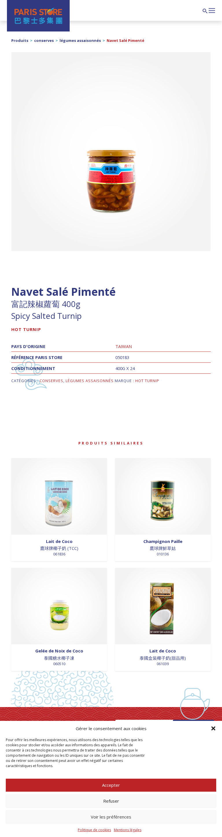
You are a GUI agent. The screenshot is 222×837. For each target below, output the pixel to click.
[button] (213, 728)
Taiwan (123, 346)
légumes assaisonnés (80, 40)
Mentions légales (127, 829)
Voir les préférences (111, 817)
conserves (44, 40)
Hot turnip (26, 329)
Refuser (111, 801)
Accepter (111, 785)
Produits (19, 40)
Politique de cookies (94, 829)
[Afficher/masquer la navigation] (212, 9)
